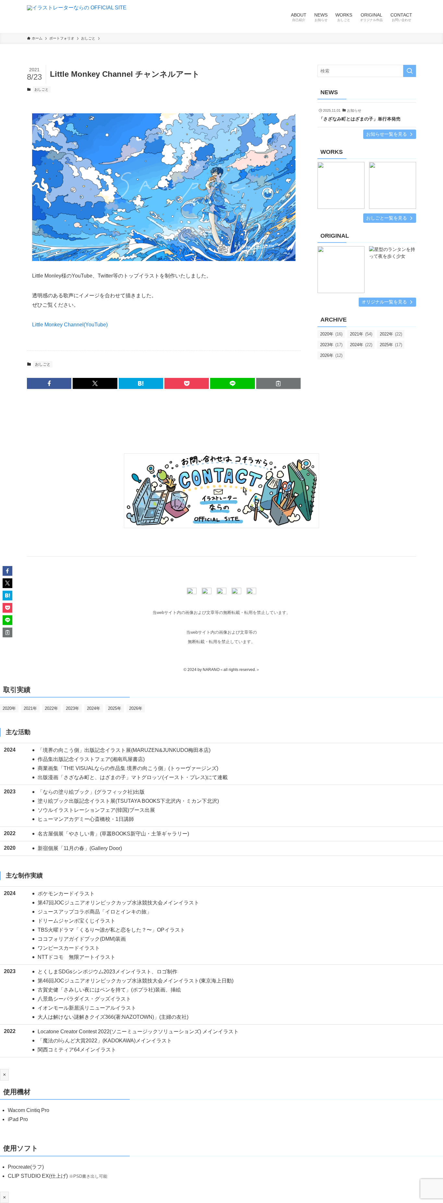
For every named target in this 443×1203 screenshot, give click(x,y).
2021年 (361, 334)
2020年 (331, 334)
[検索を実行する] (409, 71)
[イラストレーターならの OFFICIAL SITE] (76, 16)
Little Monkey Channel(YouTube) (70, 324)
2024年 (361, 344)
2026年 (331, 355)
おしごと (41, 89)
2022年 (391, 334)
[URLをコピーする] (278, 383)
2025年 (391, 344)
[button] (49, 383)
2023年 (331, 344)
